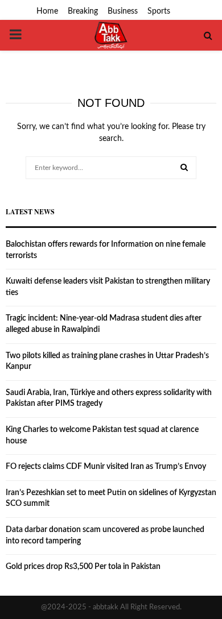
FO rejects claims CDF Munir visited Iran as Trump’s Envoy (106, 467)
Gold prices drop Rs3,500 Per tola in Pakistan (83, 567)
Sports (158, 11)
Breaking (83, 11)
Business (123, 11)
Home (47, 11)
